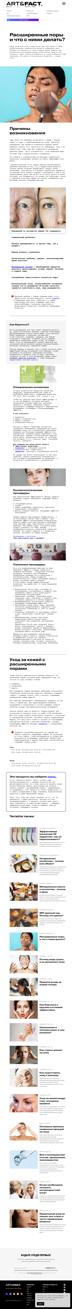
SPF (28, 1304)
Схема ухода (30, 11)
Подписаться (50, 1268)
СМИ (28, 16)
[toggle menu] (63, 3)
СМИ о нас (45, 1287)
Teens (28, 1302)
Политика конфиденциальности (13, 1300)
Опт (44, 1291)
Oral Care (29, 1296)
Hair (28, 1291)
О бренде (9, 11)
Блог (8, 13)
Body (28, 1289)
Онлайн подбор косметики (13, 16)
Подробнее (52, 1299)
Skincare (29, 1287)
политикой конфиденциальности (34, 1273)
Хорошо (40, 1303)
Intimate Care (30, 1300)
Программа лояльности (53, 11)
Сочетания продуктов (32, 13)
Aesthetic (29, 1298)
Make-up (29, 1293)
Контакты (49, 13)
